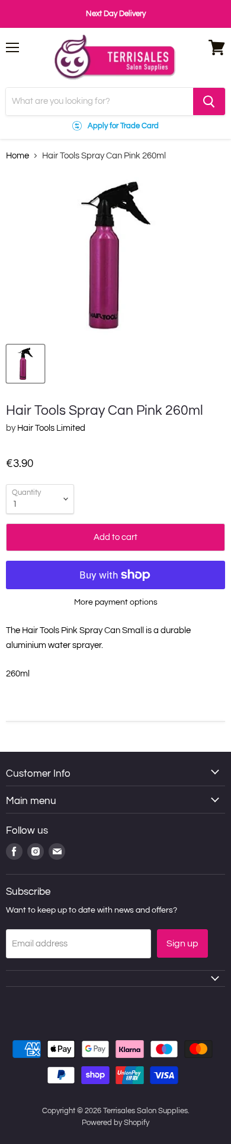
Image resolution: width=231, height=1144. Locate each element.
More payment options (116, 602)
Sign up (182, 943)
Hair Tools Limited (51, 428)
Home (17, 155)
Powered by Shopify (115, 1122)
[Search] (209, 101)
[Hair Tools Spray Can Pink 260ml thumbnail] (25, 364)
